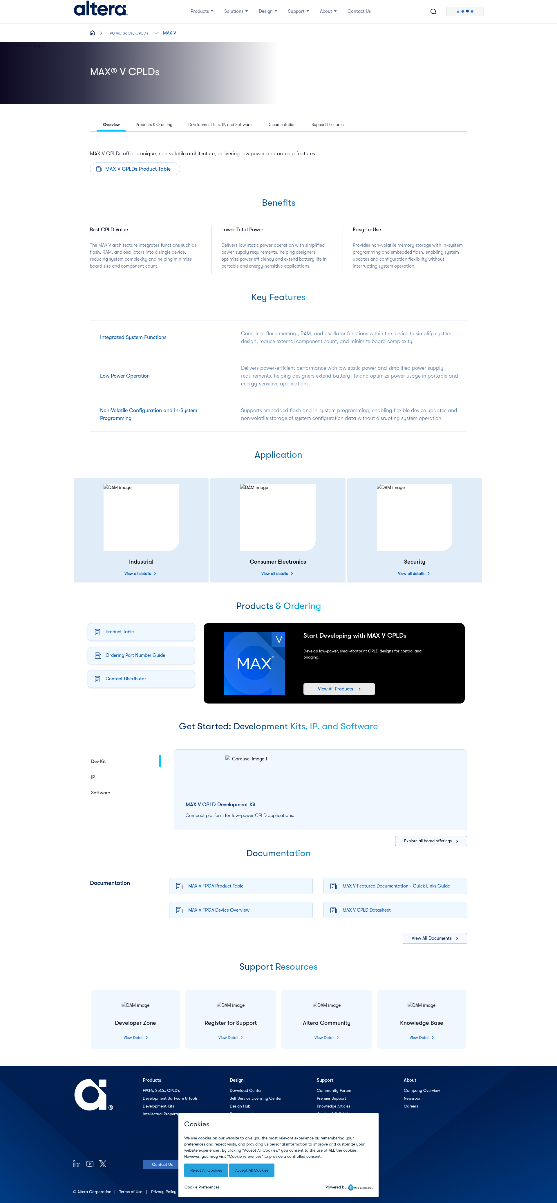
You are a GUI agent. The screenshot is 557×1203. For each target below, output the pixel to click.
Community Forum (334, 1090)
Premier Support (331, 1098)
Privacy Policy (164, 1191)
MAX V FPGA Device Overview (218, 910)
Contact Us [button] (359, 11)
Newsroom (413, 1098)
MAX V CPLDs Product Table (138, 169)
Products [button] (200, 11)
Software (100, 793)
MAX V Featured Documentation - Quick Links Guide (396, 886)
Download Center (246, 1090)
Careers (411, 1106)
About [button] (326, 11)
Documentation (281, 124)
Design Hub (240, 1106)
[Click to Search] (433, 11)
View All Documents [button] (432, 938)
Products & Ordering (154, 124)
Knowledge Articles (333, 1106)
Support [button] (296, 11)
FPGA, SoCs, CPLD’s (161, 1090)
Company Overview (422, 1090)
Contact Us (162, 1164)
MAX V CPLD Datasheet (367, 910)
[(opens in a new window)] (76, 1163)
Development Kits (158, 1106)
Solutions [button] (233, 11)
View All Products (335, 689)
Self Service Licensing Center (256, 1098)
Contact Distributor (126, 678)
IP (93, 777)
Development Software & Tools (170, 1098)
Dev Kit (98, 761)
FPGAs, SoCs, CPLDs (127, 33)
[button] (155, 32)
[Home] (101, 11)
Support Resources (328, 124)
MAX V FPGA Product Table (215, 886)
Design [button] (266, 11)
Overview (111, 124)
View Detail (134, 1037)
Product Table (120, 631)
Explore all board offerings (428, 840)
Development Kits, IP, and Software (220, 124)
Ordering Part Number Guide (135, 655)
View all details (137, 573)
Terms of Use (131, 1191)
